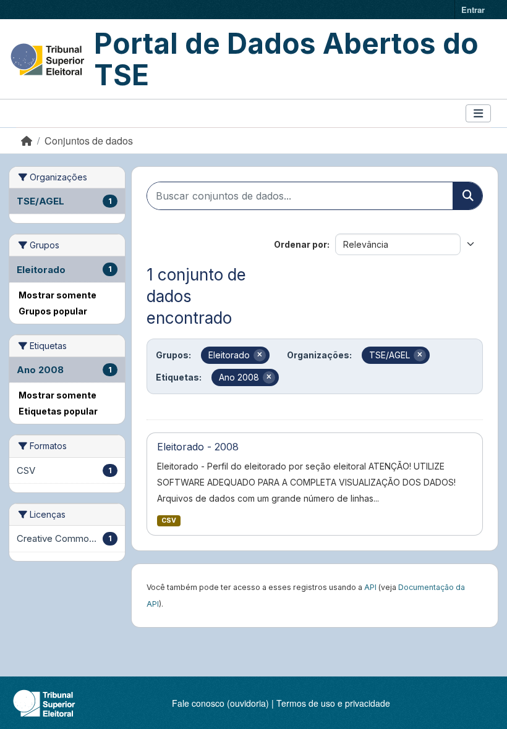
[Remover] (260, 355)
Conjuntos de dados (89, 140)
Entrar (473, 9)
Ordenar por (300, 244)
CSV (168, 520)
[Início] (26, 140)
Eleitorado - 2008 (198, 446)
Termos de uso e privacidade (333, 703)
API (370, 587)
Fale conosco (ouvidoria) (220, 703)
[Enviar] (467, 195)
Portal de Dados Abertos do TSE (286, 59)
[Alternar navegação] (478, 113)
